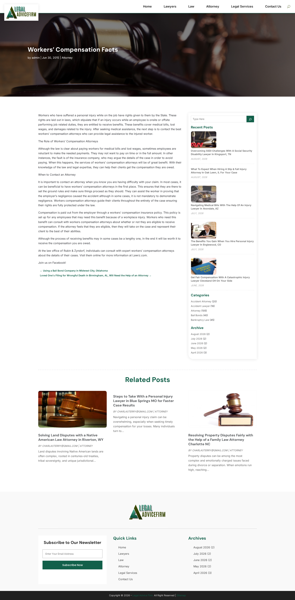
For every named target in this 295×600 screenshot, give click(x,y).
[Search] (250, 119)
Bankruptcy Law (200, 319)
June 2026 (197, 343)
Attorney (212, 6)
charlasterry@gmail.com (60, 445)
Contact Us (273, 6)
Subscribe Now (72, 565)
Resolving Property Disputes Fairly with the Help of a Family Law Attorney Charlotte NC (220, 439)
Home (147, 6)
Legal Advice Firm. (142, 595)
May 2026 (197, 347)
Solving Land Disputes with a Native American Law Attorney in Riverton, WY (70, 437)
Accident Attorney (201, 301)
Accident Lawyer (200, 306)
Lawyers (170, 6)
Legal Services (242, 6)
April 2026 (197, 352)
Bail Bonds (196, 315)
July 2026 (196, 338)
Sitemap (181, 595)
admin (36, 57)
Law (191, 6)
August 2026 (198, 334)
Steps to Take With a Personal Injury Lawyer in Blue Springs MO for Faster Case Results (143, 400)
